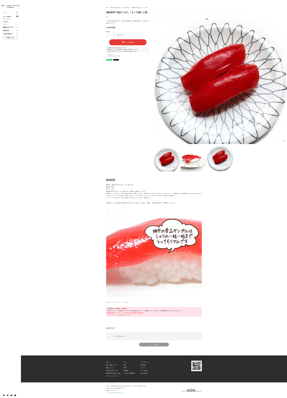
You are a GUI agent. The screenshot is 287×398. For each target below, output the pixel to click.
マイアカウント (7, 19)
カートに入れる (129, 42)
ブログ (125, 362)
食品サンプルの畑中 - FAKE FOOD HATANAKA (10, 6)
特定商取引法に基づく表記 (114, 56)
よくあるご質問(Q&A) (129, 373)
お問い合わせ (144, 373)
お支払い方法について (112, 370)
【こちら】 (119, 51)
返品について (111, 54)
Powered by (183, 391)
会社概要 (125, 370)
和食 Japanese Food (116, 7)
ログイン (5, 24)
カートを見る (10, 16)
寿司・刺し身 (126, 7)
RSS (124, 365)
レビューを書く (154, 344)
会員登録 (5, 21)
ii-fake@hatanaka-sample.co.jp (116, 392)
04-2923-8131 (113, 390)
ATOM (125, 367)
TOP (107, 7)
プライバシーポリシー (112, 376)
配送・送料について (111, 365)
